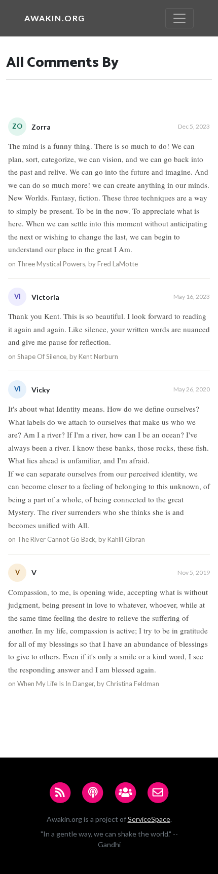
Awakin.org (54, 18)
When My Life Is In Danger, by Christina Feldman (88, 684)
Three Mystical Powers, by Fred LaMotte (77, 264)
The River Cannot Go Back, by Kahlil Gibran (81, 539)
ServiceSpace (149, 819)
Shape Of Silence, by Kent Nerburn (67, 356)
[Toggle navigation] (179, 18)
